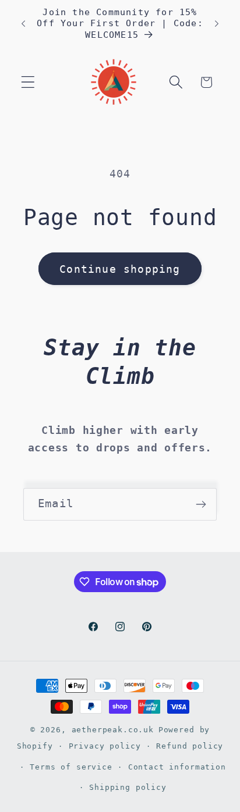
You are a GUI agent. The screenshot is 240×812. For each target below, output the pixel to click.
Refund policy (189, 746)
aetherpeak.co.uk (113, 729)
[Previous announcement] (23, 24)
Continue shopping (119, 269)
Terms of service (71, 767)
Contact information (177, 767)
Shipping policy (128, 787)
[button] (28, 82)
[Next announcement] (217, 24)
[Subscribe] (200, 504)
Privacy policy (105, 746)
